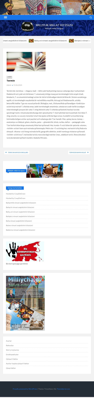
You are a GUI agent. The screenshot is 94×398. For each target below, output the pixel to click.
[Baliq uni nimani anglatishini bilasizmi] (24, 40)
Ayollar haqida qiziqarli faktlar (17, 363)
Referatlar (10, 345)
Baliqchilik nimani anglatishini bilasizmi (21, 203)
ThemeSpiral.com (63, 389)
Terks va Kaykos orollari (18, 152)
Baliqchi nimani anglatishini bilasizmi (20, 207)
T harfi (9, 77)
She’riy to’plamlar (12, 350)
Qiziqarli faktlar (12, 359)
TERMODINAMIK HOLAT (77, 152)
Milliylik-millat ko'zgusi (54, 25)
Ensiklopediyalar (12, 354)
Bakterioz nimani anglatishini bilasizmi (20, 230)
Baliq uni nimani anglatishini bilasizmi (43, 41)
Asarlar (9, 341)
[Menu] (5, 17)
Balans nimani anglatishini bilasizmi (19, 225)
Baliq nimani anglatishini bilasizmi (19, 221)
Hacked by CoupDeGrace (15, 194)
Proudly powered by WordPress (25, 389)
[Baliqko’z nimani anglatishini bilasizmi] (64, 40)
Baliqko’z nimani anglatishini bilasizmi (20, 216)
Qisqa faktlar (11, 368)
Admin (9, 85)
